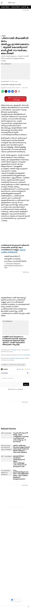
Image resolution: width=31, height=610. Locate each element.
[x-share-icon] (6, 92)
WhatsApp (27, 355)
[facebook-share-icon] (9, 92)
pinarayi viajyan (21, 364)
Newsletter (13, 350)
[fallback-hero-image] (6, 435)
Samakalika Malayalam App (16, 358)
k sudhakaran (5, 364)
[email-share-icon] (16, 92)
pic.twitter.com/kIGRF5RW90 (15, 261)
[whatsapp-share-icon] (2, 92)
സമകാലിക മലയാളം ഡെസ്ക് (11, 84)
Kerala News (15, 7)
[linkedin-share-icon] (12, 92)
